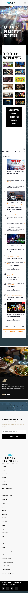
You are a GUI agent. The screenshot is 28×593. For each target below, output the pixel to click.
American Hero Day (12, 173)
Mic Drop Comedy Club (13, 316)
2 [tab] (5, 395)
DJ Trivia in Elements (13, 265)
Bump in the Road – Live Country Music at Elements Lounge (14, 209)
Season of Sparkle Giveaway (15, 258)
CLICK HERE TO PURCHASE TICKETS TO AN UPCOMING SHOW (14, 117)
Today (14, 326)
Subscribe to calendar (14, 331)
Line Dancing (10, 184)
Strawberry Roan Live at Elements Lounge (14, 278)
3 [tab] (7, 395)
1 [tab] (3, 395)
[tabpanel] (14, 386)
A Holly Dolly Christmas (13, 227)
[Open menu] (24, 3)
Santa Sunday (11, 286)
